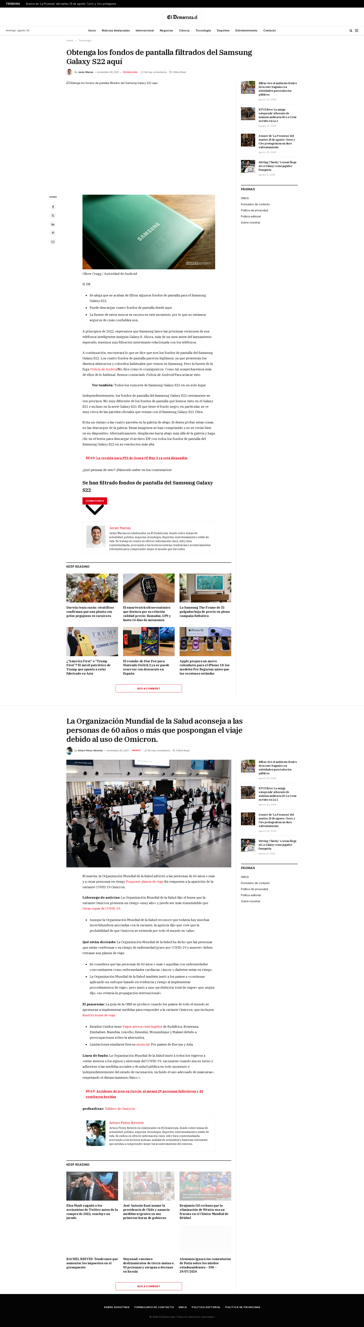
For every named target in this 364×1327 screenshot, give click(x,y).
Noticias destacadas (116, 30)
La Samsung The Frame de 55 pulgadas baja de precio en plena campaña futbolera (205, 612)
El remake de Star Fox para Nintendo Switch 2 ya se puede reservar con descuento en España (146, 667)
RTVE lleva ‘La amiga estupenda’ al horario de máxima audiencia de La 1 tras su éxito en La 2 (278, 115)
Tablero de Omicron (120, 1109)
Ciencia (184, 30)
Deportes (223, 30)
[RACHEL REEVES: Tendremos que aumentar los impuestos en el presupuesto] (92, 1239)
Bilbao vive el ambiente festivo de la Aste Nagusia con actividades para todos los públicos (278, 89)
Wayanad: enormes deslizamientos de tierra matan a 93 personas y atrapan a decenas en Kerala (148, 1265)
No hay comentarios (155, 72)
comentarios (95, 500)
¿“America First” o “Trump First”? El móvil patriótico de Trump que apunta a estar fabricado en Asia (88, 667)
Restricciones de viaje (98, 1015)
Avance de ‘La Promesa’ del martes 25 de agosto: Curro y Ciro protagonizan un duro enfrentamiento (73, 3)
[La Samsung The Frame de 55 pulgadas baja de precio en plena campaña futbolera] (205, 588)
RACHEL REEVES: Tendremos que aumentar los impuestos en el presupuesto (92, 1263)
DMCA (245, 198)
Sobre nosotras (250, 222)
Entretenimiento (246, 30)
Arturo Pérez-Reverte (90, 750)
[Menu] (356, 30)
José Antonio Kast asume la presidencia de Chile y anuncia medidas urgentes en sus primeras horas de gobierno (146, 1212)
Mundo (136, 750)
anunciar (143, 1044)
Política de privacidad (254, 210)
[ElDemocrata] (182, 17)
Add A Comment (148, 688)
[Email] (52, 241)
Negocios (166, 30)
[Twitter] (52, 215)
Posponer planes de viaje (145, 881)
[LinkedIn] (52, 224)
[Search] (351, 30)
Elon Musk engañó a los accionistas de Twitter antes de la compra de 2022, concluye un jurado (92, 1212)
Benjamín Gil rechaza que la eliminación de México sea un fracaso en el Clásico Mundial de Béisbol (204, 1212)
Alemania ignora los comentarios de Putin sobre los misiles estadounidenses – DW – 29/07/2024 (205, 1265)
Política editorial (251, 216)
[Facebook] (52, 206)
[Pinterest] (52, 233)
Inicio (92, 30)
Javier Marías (85, 72)
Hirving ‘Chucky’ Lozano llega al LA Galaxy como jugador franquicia (277, 166)
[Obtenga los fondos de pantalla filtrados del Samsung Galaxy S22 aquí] (148, 135)
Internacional (145, 30)
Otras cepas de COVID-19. (101, 908)
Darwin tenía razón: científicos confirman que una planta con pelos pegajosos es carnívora (90, 612)
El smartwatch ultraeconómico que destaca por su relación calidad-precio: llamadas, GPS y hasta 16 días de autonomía (147, 614)
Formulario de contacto (255, 204)
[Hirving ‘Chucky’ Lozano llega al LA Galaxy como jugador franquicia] (248, 166)
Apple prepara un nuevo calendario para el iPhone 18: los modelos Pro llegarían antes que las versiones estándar (204, 667)
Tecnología (203, 30)
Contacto (269, 30)
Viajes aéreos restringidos (142, 1026)
